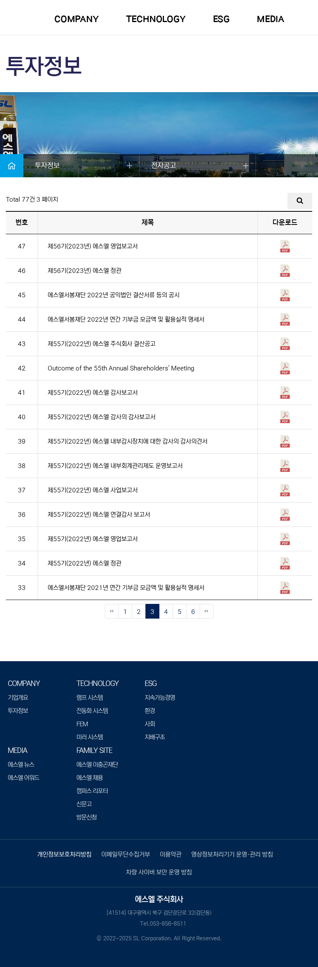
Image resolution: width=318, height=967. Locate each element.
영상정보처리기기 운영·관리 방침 (232, 854)
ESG (221, 19)
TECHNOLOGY (156, 19)
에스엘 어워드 (23, 777)
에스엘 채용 (89, 777)
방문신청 (86, 817)
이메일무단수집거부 (125, 854)
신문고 (84, 804)
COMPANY (76, 19)
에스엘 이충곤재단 (97, 764)
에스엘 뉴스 (21, 764)
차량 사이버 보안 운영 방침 (159, 872)
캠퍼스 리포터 (92, 790)
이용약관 (170, 854)
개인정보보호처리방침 (64, 854)
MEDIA (270, 19)
